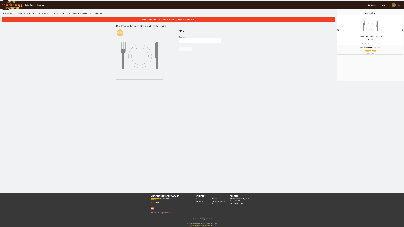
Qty (180, 46)
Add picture (120, 32)
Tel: (236, 204)
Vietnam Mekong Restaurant (165, 196)
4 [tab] (372, 44)
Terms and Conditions (218, 201)
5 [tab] (375, 44)
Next (402, 30)
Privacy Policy (216, 204)
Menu (196, 199)
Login (384, 5)
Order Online (29, 5)
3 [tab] (369, 44)
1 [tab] (362, 44)
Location (40, 5)
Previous (338, 30)
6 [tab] (378, 44)
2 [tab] (366, 44)
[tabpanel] (370, 30)
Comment (182, 37)
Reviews (214, 199)
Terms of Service (205, 225)
